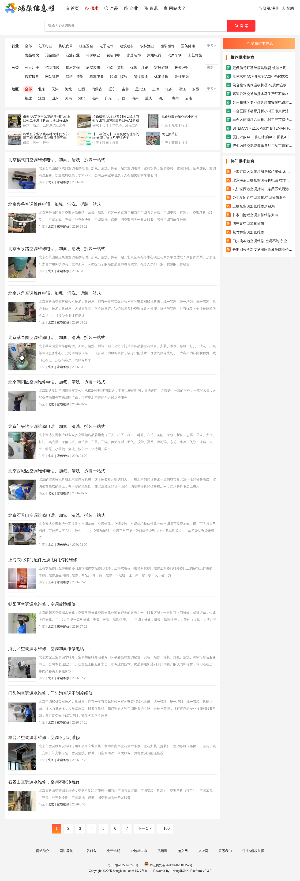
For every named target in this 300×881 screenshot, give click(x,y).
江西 (41, 98)
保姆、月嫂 (139, 67)
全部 (28, 46)
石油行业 (73, 55)
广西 (121, 98)
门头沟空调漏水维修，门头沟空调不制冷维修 (50, 693)
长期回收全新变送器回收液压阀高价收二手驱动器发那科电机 (259, 249)
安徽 (195, 89)
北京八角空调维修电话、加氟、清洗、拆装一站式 (54, 293)
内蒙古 (97, 89)
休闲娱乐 (161, 77)
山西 (81, 89)
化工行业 (45, 46)
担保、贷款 (115, 67)
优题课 (162, 851)
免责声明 (113, 851)
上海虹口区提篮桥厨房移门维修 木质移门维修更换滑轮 (259, 172)
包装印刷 (113, 55)
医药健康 (188, 46)
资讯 (153, 8)
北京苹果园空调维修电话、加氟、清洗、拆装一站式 (56, 337)
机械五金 (86, 46)
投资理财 (182, 67)
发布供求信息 (262, 43)
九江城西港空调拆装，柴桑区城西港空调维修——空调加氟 (259, 189)
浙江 (182, 89)
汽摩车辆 (175, 55)
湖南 (95, 98)
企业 (133, 8)
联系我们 (225, 851)
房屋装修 (93, 67)
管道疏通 (141, 77)
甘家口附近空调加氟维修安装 (252, 215)
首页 (74, 8)
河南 (68, 98)
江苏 (168, 89)
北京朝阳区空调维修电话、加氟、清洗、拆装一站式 (56, 382)
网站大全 (177, 8)
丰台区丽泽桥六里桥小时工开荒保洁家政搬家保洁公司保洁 (259, 120)
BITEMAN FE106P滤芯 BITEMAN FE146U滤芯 (259, 128)
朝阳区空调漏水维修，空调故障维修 (42, 604)
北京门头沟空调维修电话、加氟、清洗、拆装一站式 (56, 426)
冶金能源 (52, 55)
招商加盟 (52, 67)
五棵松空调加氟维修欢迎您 (251, 206)
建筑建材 (127, 46)
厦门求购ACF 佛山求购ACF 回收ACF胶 (259, 137)
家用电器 (154, 55)
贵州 (175, 98)
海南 (135, 98)
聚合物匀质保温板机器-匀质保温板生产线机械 (259, 85)
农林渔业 (147, 46)
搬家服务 (32, 77)
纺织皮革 (66, 46)
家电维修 (63, 182)
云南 (188, 98)
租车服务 (97, 77)
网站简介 (42, 851)
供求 (94, 8)
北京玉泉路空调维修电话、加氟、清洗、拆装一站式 (56, 248)
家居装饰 (134, 55)
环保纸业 (93, 55)
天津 (55, 89)
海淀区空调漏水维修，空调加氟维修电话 (46, 648)
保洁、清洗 (74, 77)
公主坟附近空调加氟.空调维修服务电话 (259, 198)
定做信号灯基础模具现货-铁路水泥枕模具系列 (259, 68)
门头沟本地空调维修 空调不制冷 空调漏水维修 (259, 241)
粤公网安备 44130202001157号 (170, 865)
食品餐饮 (32, 55)
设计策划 (182, 77)
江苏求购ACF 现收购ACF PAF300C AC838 (259, 76)
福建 (28, 98)
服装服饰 (168, 46)
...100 (165, 828)
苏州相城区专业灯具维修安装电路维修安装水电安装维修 (259, 102)
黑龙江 (140, 89)
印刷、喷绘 (119, 77)
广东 (108, 98)
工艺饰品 (195, 55)
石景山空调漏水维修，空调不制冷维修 (44, 782)
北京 (41, 89)
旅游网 (203, 851)
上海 (155, 89)
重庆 (148, 98)
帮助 (290, 8)
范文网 (183, 851)
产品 (113, 8)
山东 (55, 98)
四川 (161, 98)
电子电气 (106, 46)
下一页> (144, 828)
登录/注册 (271, 8)
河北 (68, 89)
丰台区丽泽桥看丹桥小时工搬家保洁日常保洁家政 (259, 111)
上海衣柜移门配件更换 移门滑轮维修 (42, 559)
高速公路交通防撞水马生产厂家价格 (258, 94)
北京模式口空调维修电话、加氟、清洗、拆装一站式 (56, 159)
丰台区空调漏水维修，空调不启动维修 (44, 737)
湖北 (81, 98)
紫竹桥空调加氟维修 (245, 232)
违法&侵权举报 (253, 851)
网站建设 (52, 77)
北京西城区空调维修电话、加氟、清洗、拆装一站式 (56, 471)
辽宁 (112, 89)
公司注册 (32, 67)
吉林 (125, 89)
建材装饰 (73, 67)
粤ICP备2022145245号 (123, 865)
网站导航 (66, 851)
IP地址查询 (139, 851)
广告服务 (90, 851)
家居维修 (161, 67)
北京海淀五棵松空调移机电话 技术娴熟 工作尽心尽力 (259, 180)
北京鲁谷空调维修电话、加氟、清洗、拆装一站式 (54, 204)
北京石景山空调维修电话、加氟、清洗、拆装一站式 (56, 515)
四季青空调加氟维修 (245, 224)
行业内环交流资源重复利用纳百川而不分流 (259, 146)
